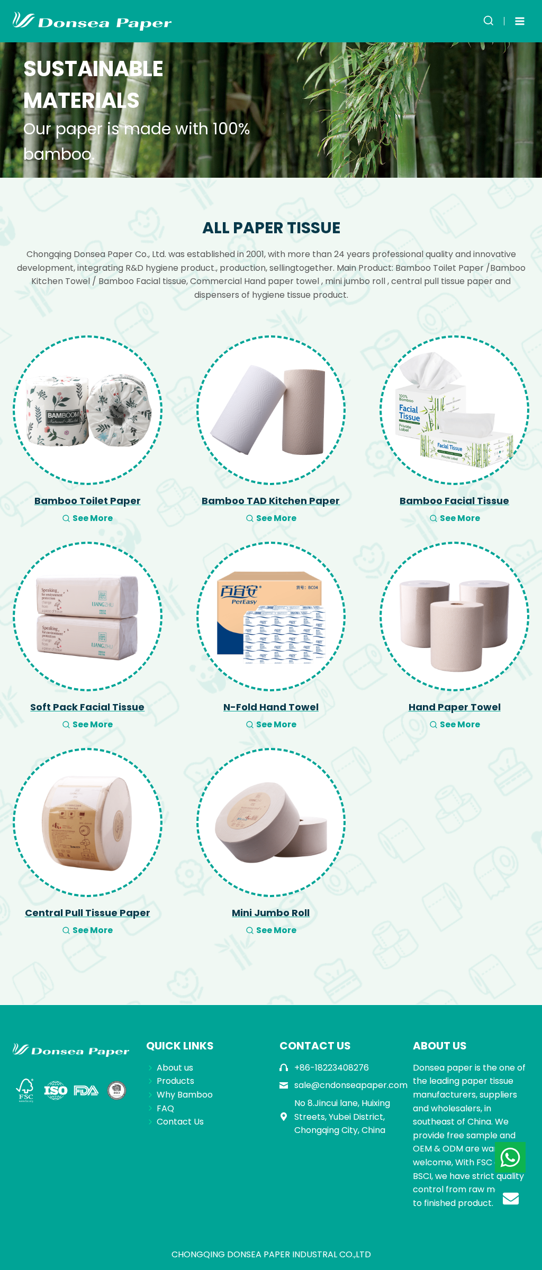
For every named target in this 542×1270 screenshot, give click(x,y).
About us (175, 1068)
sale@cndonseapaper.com (351, 1085)
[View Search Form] (488, 21)
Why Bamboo (185, 1095)
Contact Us (180, 1122)
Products (175, 1081)
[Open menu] (519, 21)
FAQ (165, 1108)
